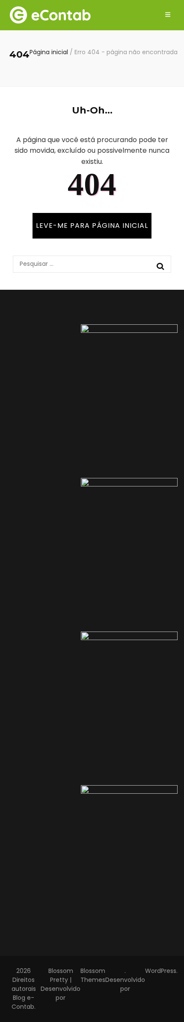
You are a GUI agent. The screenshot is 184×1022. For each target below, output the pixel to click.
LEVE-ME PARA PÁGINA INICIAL (92, 225)
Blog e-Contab (23, 1002)
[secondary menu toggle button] (167, 15)
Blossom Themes (92, 975)
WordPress (160, 971)
